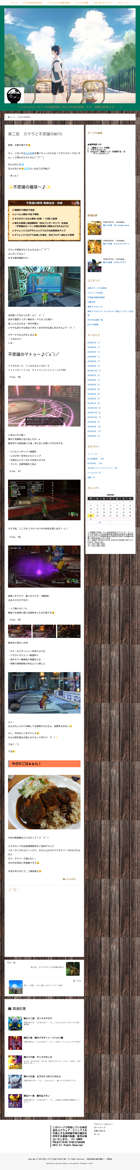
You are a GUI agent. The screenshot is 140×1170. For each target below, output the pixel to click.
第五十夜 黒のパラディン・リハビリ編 (43, 1038)
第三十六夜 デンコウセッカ (38, 1057)
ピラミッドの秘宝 (95, 293)
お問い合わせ (99, 1131)
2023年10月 (94, 417)
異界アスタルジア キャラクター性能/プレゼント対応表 (110, 313)
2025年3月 (94, 366)
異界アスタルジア (95, 307)
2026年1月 (94, 352)
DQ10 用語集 (93, 325)
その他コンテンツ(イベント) (103, 468)
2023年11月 (94, 413)
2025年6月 (94, 361)
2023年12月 (94, 408)
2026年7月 (94, 343)
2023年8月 (94, 427)
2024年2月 (94, 399)
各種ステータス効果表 (97, 288)
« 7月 (99, 522)
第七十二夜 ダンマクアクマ (38, 1018)
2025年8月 (94, 357)
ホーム (12, 117)
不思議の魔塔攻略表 (96, 297)
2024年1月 (94, 403)
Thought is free (86, 1163)
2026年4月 (94, 347)
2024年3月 (94, 394)
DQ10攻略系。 (26, 117)
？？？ (92, 454)
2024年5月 (94, 385)
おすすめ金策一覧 (95, 320)
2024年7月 (94, 375)
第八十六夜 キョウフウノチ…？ (116, 244)
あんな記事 (28, 153)
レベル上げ (94, 473)
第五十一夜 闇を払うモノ (37, 1096)
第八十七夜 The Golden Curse (116, 225)
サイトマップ (99, 1128)
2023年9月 (94, 422)
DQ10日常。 (95, 463)
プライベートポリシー (103, 1124)
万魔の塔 (91, 302)
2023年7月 (94, 431)
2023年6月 (94, 436)
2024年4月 (94, 389)
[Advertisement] (44, 922)
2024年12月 (94, 371)
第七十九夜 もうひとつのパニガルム (42, 1076)
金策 (91, 477)
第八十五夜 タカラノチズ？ (114, 262)
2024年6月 (94, 380)
